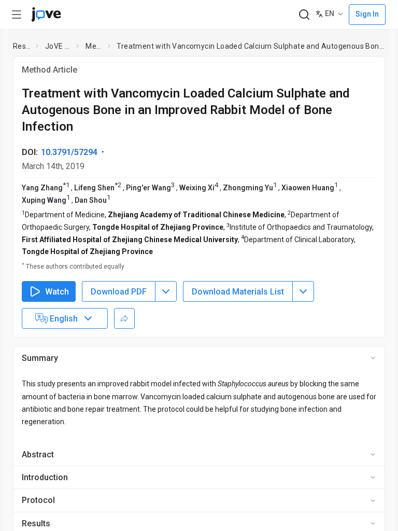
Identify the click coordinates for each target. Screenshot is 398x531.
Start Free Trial (358, 14)
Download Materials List (238, 322)
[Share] (124, 349)
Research (22, 46)
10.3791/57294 (69, 183)
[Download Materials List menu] (303, 322)
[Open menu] (16, 14)
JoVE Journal (58, 46)
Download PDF (119, 322)
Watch (57, 322)
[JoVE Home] (46, 14)
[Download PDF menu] (166, 322)
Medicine (95, 46)
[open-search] (241, 14)
